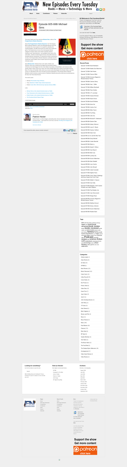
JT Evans (83, 305)
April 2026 (83, 377)
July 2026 (83, 372)
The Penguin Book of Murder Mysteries (37, 43)
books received (91, 228)
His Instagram (67, 120)
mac (94, 233)
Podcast (51, 30)
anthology (98, 222)
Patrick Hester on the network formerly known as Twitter (40, 95)
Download (41, 106)
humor (83, 233)
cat (85, 230)
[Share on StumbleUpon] (72, 131)
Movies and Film (85, 314)
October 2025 (83, 389)
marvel (101, 233)
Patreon (55, 13)
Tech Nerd (83, 339)
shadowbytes (89, 241)
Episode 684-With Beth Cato (88, 152)
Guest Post (84, 291)
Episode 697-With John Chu (88, 115)
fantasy (90, 232)
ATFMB (83, 265)
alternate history (88, 222)
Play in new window (34, 106)
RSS (31, 108)
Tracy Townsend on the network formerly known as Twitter (40, 93)
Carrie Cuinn (84, 274)
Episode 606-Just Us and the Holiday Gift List (66, 18)
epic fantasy (84, 232)
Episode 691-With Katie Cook (88, 132)
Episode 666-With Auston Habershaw (90, 208)
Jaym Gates (84, 294)
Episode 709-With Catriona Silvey (89, 81)
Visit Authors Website (37, 124)
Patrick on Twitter (56, 376)
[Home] (30, 410)
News (95, 235)
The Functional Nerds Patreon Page (35, 97)
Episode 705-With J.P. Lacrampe (89, 93)
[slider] (72, 104)
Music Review (84, 319)
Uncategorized (84, 351)
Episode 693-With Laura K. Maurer (89, 127)
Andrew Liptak (84, 257)
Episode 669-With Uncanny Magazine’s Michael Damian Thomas (91, 199)
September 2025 (84, 391)
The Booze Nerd (85, 342)
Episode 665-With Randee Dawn (89, 211)
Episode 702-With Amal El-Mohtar (89, 101)
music (88, 235)
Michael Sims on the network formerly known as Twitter (39, 91)
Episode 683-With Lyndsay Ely (88, 155)
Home (25, 13)
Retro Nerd (83, 331)
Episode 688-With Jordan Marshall (89, 141)
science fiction (96, 239)
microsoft (83, 235)
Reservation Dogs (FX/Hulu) (37, 80)
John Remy (84, 302)
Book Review (84, 268)
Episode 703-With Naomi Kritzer (89, 98)
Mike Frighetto (84, 311)
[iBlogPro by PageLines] (60, 461)
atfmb (86, 224)
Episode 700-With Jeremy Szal (88, 107)
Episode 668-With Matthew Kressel (89, 203)
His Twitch (40, 122)
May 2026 (83, 376)
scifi (83, 241)
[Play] (27, 104)
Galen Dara (84, 288)
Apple (83, 224)
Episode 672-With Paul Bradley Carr (90, 190)
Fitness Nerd (84, 285)
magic (97, 233)
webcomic (84, 246)
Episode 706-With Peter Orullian (89, 90)
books (82, 228)
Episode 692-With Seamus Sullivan (90, 130)
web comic (97, 244)
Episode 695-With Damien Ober (89, 121)
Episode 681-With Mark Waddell (89, 161)
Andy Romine (84, 260)
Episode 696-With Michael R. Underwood (91, 118)
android (94, 222)
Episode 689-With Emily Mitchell (89, 138)
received (96, 237)
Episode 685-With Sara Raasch (89, 150)
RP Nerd (83, 334)
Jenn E (82, 297)
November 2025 (84, 387)
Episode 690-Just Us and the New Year (91, 135)
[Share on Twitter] (67, 131)
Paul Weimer (84, 325)
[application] (50, 104)
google (100, 232)
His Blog (61, 120)
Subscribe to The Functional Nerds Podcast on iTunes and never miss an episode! (93, 28)
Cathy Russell (84, 277)
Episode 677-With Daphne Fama (89, 172)
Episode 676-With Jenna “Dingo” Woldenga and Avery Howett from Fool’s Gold (91, 176)
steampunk (96, 241)
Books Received (85, 271)
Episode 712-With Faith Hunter (88, 71)
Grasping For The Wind (58, 372)
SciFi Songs (55, 377)
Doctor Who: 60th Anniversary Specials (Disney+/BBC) (43, 84)
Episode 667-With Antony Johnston (89, 206)
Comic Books (84, 280)
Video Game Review (86, 354)
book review (94, 226)
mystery (92, 235)
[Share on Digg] (74, 131)
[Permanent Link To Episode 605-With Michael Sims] (31, 28)
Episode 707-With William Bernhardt (90, 87)
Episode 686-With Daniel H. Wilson (89, 147)
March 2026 (83, 379)
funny (96, 232)
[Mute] (68, 104)
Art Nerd (83, 262)
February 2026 (84, 381)
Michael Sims (46, 39)
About (31, 13)
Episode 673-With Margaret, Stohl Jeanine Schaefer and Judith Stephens (91, 186)
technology (87, 243)
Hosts (37, 13)
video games (90, 244)
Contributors (46, 13)
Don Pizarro (84, 282)
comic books (90, 230)
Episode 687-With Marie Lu (87, 144)
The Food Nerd (84, 345)
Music (82, 317)
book (90, 224)
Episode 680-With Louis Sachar (89, 164)
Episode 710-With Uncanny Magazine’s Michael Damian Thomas (91, 77)
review (84, 239)
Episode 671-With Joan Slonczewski (90, 193)
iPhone (90, 233)
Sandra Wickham (85, 337)
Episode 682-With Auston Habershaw (90, 158)
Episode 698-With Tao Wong (88, 113)
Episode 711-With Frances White (89, 74)
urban (92, 243)
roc (88, 239)
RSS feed (97, 23)
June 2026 (83, 374)
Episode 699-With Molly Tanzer (89, 110)
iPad (87, 233)
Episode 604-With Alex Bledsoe (30, 18)
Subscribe (64, 13)
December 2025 (84, 385)
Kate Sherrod (84, 308)
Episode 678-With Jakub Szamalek (89, 170)
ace (82, 223)
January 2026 (83, 383)
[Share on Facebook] (64, 131)
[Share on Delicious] (69, 131)
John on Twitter (56, 374)
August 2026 (83, 370)
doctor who (97, 230)
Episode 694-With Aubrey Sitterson (89, 124)
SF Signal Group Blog (57, 379)
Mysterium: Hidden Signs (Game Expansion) (40, 82)
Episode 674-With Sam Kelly (88, 183)
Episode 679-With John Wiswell (89, 167)
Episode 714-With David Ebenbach (89, 65)
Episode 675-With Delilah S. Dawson (90, 180)
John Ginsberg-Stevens (87, 300)
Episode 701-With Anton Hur (88, 104)
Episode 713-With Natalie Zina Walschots (91, 68)
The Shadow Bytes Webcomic (88, 348)
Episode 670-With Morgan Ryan (89, 195)
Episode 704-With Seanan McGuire (89, 95)
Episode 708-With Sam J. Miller (89, 84)
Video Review (84, 357)
